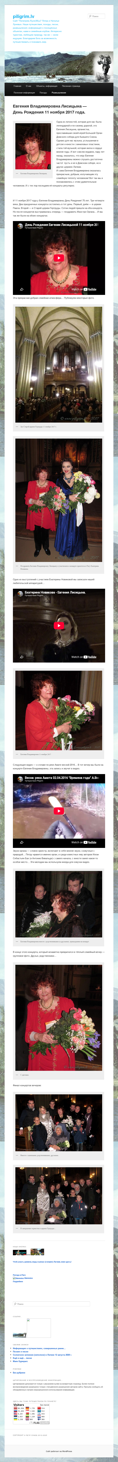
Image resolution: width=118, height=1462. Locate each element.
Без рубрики (19, 1372)
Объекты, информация (46, 85)
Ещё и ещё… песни (22, 1357)
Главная (17, 85)
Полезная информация (24, 92)
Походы (43, 92)
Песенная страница (71, 85)
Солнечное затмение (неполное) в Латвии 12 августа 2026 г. (42, 1354)
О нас (28, 85)
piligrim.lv (23, 16)
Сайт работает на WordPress (59, 1451)
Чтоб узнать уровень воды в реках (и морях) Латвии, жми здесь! (42, 1261)
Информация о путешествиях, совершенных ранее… (39, 1348)
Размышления (59, 92)
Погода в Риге (19, 1275)
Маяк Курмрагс (20, 1361)
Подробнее (18, 1281)
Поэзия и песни (20, 1351)
